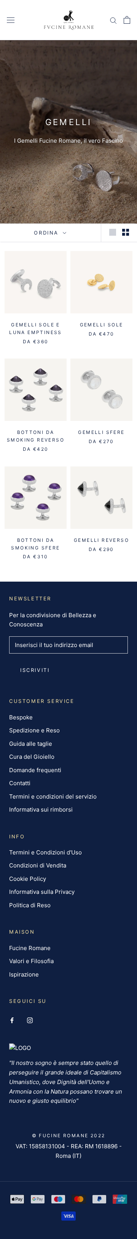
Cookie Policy (27, 878)
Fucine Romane (30, 948)
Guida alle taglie (30, 743)
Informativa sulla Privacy (42, 891)
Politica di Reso (30, 905)
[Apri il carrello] (127, 20)
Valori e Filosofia (31, 961)
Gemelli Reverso (101, 540)
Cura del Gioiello (31, 756)
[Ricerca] (113, 20)
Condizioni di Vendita (37, 865)
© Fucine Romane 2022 (68, 1135)
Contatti (19, 783)
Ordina (47, 233)
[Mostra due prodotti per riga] (125, 232)
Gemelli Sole (101, 325)
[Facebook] (12, 1020)
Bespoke (21, 717)
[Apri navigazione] (10, 20)
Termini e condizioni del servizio (53, 796)
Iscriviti (34, 670)
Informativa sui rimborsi (41, 809)
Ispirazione (24, 974)
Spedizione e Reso (34, 730)
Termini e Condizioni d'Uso (45, 852)
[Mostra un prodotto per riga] (112, 232)
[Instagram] (30, 1020)
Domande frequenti (35, 770)
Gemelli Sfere (101, 432)
